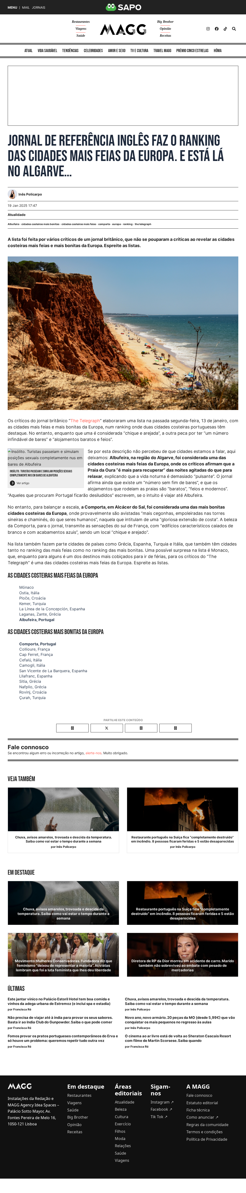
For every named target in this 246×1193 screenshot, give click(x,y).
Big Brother (165, 22)
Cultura (121, 1116)
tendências (70, 50)
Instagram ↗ (162, 1102)
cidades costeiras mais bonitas (40, 224)
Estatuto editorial (202, 1102)
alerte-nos (93, 753)
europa (116, 224)
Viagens (80, 28)
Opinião (165, 28)
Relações (123, 1145)
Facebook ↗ (161, 1109)
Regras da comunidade (207, 1124)
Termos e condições (204, 1131)
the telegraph (143, 224)
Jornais (38, 7)
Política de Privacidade (206, 1139)
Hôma (217, 50)
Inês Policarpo (66, 847)
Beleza (121, 1109)
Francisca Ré (22, 1009)
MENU (12, 7)
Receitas (165, 35)
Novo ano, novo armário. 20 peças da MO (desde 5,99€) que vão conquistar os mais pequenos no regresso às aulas (180, 1019)
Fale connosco (199, 1095)
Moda (120, 1138)
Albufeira (13, 224)
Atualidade (16, 215)
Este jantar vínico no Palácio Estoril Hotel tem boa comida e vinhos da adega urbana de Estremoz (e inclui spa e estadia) (59, 1001)
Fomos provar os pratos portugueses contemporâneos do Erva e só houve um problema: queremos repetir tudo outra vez (63, 1038)
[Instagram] (208, 28)
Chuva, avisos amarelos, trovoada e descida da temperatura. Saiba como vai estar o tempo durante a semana (63, 839)
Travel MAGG (162, 50)
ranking (128, 224)
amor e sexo (116, 50)
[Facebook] (216, 28)
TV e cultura (139, 50)
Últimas (16, 989)
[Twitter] (225, 28)
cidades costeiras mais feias (79, 224)
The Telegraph (85, 420)
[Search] (234, 28)
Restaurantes (81, 22)
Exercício (123, 1124)
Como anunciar (202, 1117)
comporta (104, 224)
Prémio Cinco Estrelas (192, 50)
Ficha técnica (198, 1110)
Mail (26, 7)
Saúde (80, 35)
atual (28, 50)
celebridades (93, 50)
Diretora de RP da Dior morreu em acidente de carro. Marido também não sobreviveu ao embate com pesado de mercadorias (182, 965)
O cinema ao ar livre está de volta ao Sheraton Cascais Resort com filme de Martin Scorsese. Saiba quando (178, 1038)
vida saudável (47, 50)
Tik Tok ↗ (159, 1116)
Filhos (120, 1131)
